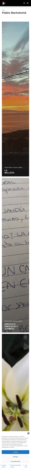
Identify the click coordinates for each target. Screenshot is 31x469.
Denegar (15, 456)
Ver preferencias (15, 461)
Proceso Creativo (17, 167)
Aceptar (15, 452)
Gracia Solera (8, 167)
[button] (28, 433)
